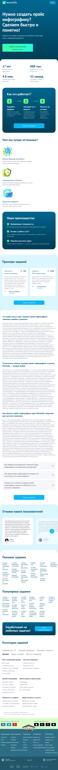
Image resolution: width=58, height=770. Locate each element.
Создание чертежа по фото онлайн (5, 598)
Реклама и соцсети (50, 737)
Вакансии (25, 740)
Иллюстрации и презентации (30, 679)
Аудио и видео (49, 745)
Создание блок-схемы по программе (5, 581)
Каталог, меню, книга (8, 690)
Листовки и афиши (7, 684)
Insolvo (25, 745)
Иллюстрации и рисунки (27, 687)
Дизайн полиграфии (9, 679)
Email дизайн (6, 673)
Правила (13, 747)
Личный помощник (50, 750)
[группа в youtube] (14, 724)
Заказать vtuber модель (23, 606)
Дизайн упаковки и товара (30, 703)
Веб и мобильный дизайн (11, 660)
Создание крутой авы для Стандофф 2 (5, 612)
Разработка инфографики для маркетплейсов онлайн (44, 572)
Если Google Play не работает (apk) (42, 727)
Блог (24, 742)
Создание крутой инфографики (43, 564)
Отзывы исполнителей (39, 747)
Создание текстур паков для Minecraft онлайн (32, 613)
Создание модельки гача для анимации (42, 613)
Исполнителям (14, 742)
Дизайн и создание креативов (11, 712)
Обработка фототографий (10, 701)
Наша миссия (36, 737)
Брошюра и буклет (7, 682)
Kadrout (25, 747)
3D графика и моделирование (11, 703)
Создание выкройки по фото (32, 598)
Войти (52, 2)
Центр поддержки (28, 737)
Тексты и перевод (49, 747)
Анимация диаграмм (23, 571)
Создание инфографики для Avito (15, 570)
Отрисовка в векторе (8, 706)
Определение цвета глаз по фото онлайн (5, 604)
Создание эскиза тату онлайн (23, 613)
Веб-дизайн (5, 663)
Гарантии (3, 745)
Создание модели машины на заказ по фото (33, 605)
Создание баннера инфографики (34, 575)
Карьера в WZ (36, 740)
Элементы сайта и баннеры (10, 668)
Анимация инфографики (15, 576)
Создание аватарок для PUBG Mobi (14, 599)
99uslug (25, 750)
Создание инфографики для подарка (15, 564)
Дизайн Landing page (8, 671)
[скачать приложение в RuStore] (53, 724)
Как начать (4, 737)
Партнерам (14, 745)
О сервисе (13, 737)
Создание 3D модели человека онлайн (15, 613)
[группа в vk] (3, 724)
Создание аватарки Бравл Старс (15, 606)
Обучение (13, 740)
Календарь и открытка (9, 687)
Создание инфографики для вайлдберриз (24, 565)
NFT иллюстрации (25, 690)
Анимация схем (33, 563)
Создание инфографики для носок (5, 574)
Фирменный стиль (28, 665)
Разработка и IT (49, 740)
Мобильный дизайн (8, 665)
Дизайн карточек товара (29, 706)
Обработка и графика (10, 698)
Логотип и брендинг (30, 660)
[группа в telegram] (9, 724)
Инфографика (24, 682)
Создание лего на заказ (42, 598)
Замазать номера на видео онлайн (42, 605)
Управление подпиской (17, 750)
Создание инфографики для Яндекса (53, 564)
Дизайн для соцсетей (28, 701)
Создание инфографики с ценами (34, 569)
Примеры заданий (5, 742)
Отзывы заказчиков (38, 745)
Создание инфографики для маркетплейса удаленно (24, 578)
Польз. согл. (36, 742)
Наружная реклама (8, 692)
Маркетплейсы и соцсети (31, 698)
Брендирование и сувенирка (31, 668)
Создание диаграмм (42, 579)
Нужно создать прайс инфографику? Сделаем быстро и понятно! (19, 714)
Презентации (23, 684)
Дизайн (47, 742)
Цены (2, 740)
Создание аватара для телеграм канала (52, 599)
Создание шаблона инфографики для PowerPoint (5, 566)
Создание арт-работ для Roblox (24, 599)
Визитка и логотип (28, 663)
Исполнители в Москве (51, 752)
